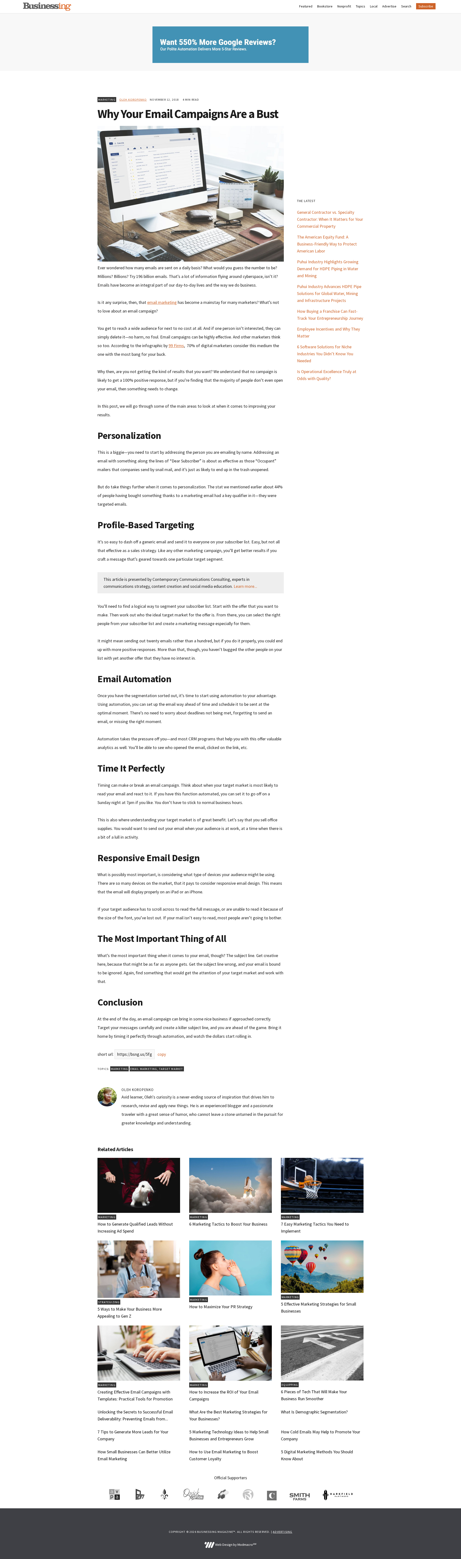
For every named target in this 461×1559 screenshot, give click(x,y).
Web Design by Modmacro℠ (235, 1544)
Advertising (282, 1532)
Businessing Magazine (47, 6)
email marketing (162, 302)
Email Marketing (143, 1069)
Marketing (106, 99)
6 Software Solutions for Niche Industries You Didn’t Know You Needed (325, 353)
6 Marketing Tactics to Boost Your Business (228, 1224)
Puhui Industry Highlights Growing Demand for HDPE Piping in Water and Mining (327, 268)
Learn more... (245, 586)
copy (162, 1054)
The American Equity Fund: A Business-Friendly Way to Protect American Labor (327, 244)
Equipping (290, 1385)
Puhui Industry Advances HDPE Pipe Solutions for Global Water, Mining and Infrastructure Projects (329, 293)
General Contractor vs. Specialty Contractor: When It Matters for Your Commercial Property (330, 219)
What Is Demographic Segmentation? (314, 1412)
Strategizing (109, 1302)
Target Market (171, 1069)
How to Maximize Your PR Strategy (220, 1306)
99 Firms (176, 345)
